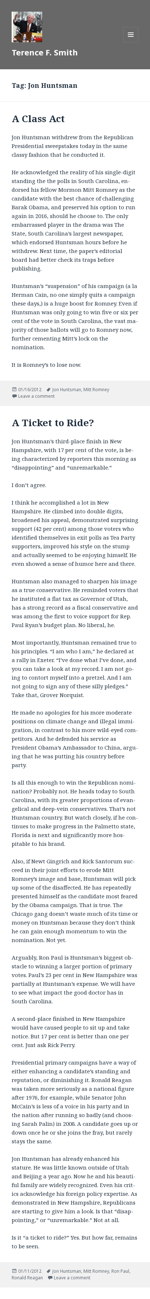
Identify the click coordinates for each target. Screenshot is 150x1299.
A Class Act (38, 118)
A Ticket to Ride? (53, 422)
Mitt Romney (96, 389)
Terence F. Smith (45, 52)
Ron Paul (120, 1271)
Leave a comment (36, 396)
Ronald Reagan (27, 1278)
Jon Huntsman (66, 389)
